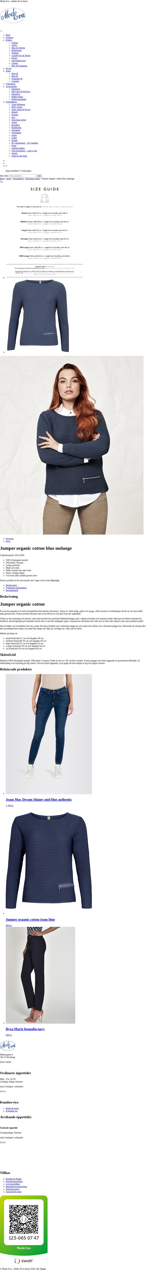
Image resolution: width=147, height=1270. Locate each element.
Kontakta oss (12, 1111)
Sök (39, 176)
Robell (14, 112)
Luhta (14, 138)
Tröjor (14, 45)
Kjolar (14, 58)
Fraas (13, 145)
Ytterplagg (10, 84)
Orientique (16, 133)
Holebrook (16, 127)
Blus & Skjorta (18, 48)
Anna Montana (18, 104)
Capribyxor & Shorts (20, 55)
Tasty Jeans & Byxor (20, 109)
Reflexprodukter (18, 99)
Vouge (14, 153)
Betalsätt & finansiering (16, 1186)
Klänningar (16, 50)
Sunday (14, 115)
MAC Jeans (16, 107)
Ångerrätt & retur (13, 1192)
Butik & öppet (12, 1108)
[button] (1, 181)
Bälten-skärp (17, 97)
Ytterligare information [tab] (16, 588)
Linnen (14, 63)
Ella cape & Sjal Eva (20, 91)
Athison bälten (18, 148)
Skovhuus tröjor (18, 120)
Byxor (8, 68)
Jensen (14, 140)
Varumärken (11, 102)
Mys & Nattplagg (19, 66)
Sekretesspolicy (13, 1189)
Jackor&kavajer (18, 60)
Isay (13, 117)
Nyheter (9, 37)
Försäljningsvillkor (14, 1181)
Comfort (15, 81)
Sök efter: (4, 176)
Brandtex (15, 125)
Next (8, 541)
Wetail (43, 1268)
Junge (14, 135)
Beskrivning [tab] (11, 585)
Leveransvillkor (13, 1184)
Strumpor (15, 89)
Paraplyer (15, 94)
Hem (8, 35)
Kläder (9, 40)
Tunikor (15, 53)
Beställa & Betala (14, 1179)
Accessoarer (11, 86)
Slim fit (14, 73)
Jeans (8, 71)
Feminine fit (16, 78)
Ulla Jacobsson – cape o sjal (24, 151)
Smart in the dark (19, 156)
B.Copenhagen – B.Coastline (24, 143)
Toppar (14, 42)
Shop (8, 178)
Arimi (14, 122)
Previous (10, 538)
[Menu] (1, 30)
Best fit (14, 76)
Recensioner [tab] (12, 590)
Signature (15, 130)
